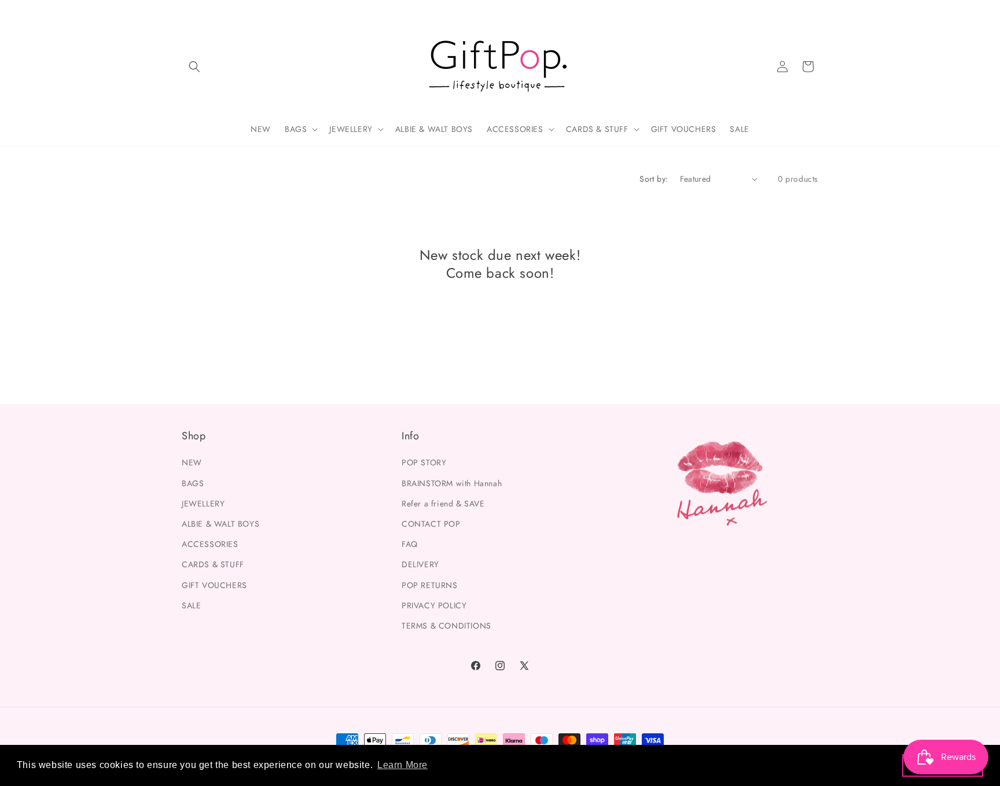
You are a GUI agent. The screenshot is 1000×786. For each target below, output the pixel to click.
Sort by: (653, 179)
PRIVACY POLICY (434, 605)
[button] (194, 66)
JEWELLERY (203, 503)
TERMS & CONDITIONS (446, 625)
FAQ (410, 544)
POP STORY (424, 462)
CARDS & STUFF (213, 564)
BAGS (193, 483)
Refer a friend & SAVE (443, 503)
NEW (192, 462)
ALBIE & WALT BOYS (220, 523)
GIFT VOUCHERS (214, 584)
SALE (191, 605)
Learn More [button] (402, 765)
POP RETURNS (430, 584)
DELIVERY (420, 564)
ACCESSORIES (210, 544)
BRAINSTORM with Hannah (452, 483)
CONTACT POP (431, 523)
